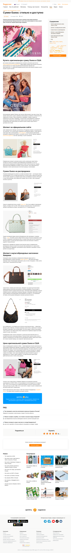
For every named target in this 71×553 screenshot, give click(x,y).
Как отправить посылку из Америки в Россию (61, 498)
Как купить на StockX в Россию (12, 475)
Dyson (53, 46)
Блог (51, 7)
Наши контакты (56, 533)
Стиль (18, 10)
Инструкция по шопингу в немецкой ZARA (61, 466)
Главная (5, 7)
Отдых (57, 46)
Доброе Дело (56, 540)
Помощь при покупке (33, 7)
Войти (59, 4)
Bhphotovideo (63, 45)
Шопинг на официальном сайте (58, 27)
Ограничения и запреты (25, 542)
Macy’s (26, 259)
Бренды (61, 46)
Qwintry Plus (38, 533)
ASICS (58, 45)
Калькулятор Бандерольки (41, 536)
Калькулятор (44, 7)
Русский (25, 4)
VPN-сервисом (22, 132)
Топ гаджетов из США (10, 456)
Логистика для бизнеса (58, 538)
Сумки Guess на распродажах (58, 29)
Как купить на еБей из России (31, 481)
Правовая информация (8, 542)
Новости (21, 533)
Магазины (23, 7)
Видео (55, 7)
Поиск (55, 4)
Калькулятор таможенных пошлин (43, 541)
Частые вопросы (23, 534)
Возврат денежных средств (9, 539)
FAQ (52, 39)
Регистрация (65, 4)
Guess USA (23, 204)
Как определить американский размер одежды (46, 482)
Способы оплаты (6, 537)
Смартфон (53, 48)
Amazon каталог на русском (59, 481)
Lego (61, 49)
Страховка (22, 541)
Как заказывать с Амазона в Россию (47, 466)
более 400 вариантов (8, 135)
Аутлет (59, 52)
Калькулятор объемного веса (42, 539)
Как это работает (14, 7)
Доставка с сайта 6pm (46, 497)
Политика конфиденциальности (9, 541)
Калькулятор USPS (40, 537)
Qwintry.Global (39, 542)
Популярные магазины (24, 537)
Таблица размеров (40, 534)
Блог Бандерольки (12, 10)
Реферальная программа (58, 534)
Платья (55, 52)
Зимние (51, 50)
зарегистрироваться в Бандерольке (11, 64)
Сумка (53, 41)
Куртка (62, 51)
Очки (52, 49)
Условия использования (8, 536)
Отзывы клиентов (6, 534)
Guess (7, 16)
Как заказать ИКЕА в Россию (11, 477)
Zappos (60, 41)
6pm (51, 52)
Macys (51, 43)
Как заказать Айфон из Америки (31, 466)
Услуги (61, 7)
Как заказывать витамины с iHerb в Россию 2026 (32, 498)
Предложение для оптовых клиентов (58, 537)
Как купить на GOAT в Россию (12, 473)
